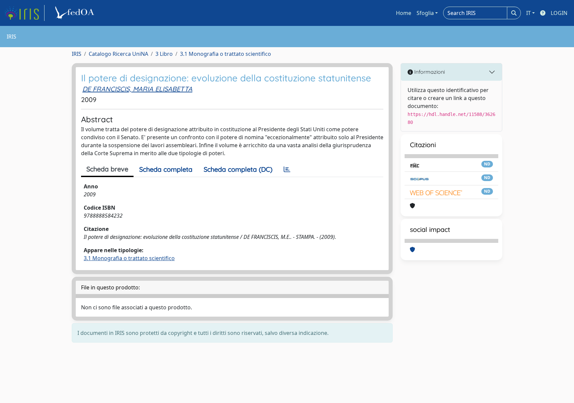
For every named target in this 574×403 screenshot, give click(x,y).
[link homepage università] (76, 13)
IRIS (76, 53)
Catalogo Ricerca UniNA (118, 53)
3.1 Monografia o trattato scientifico (225, 53)
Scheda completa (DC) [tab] (238, 169)
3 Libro (164, 53)
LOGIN (559, 13)
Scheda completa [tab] (165, 169)
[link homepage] (24, 13)
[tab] (287, 169)
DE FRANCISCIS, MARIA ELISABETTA (137, 89)
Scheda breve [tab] (107, 169)
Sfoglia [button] (425, 13)
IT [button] (528, 13)
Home (403, 13)
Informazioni (429, 71)
